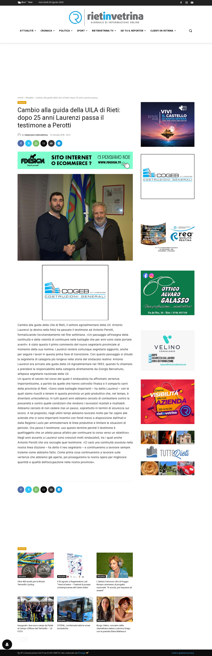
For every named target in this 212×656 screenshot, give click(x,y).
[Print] (51, 143)
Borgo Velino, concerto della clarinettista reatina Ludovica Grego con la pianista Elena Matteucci (113, 628)
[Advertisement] (106, 68)
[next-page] (25, 639)
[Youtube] (192, 2)
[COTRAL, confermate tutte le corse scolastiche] (75, 609)
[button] (190, 31)
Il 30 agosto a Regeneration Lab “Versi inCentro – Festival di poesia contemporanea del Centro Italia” (73, 584)
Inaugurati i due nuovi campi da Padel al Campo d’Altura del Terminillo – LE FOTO (35, 628)
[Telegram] (59, 143)
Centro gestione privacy (183, 653)
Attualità (29, 97)
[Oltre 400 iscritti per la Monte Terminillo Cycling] (36, 565)
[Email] (43, 143)
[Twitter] (28, 143)
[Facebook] (181, 2)
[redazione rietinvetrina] (20, 135)
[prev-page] (20, 639)
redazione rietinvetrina (36, 135)
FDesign (81, 653)
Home (20, 97)
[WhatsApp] (36, 143)
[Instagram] (186, 2)
